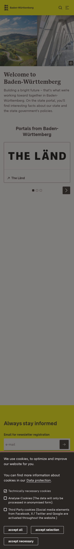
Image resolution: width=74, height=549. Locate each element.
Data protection (39, 480)
